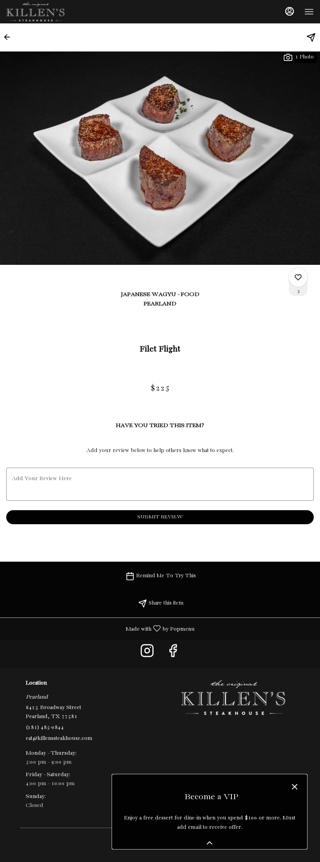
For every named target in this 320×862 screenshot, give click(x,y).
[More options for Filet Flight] (298, 277)
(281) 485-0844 (45, 727)
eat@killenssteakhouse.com (59, 738)
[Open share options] (311, 37)
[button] (9, 37)
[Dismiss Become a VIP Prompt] (294, 786)
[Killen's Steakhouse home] (41, 11)
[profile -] (289, 11)
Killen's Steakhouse (233, 697)
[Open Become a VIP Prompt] (209, 843)
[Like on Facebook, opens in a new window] (173, 654)
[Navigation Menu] (309, 11)
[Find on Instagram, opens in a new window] (147, 654)
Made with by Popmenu (100, 629)
